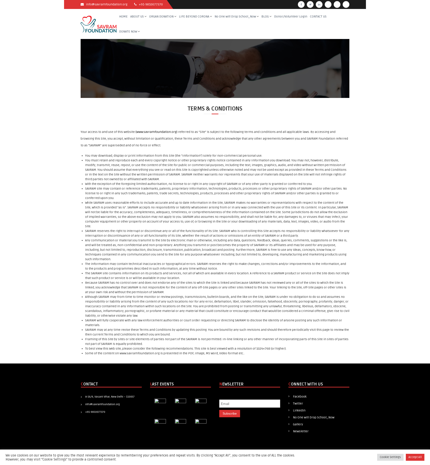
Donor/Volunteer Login (290, 16)
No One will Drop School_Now (235, 16)
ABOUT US (137, 16)
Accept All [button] (415, 457)
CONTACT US (318, 16)
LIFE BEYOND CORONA (194, 16)
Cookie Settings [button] (390, 457)
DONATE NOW (128, 31)
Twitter (298, 403)
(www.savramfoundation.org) (156, 132)
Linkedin (299, 410)
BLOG (265, 16)
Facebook (300, 396)
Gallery (298, 424)
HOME (123, 16)
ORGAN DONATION (161, 16)
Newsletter (301, 431)
